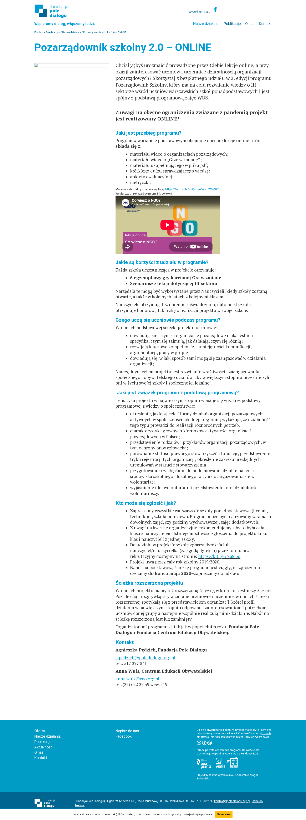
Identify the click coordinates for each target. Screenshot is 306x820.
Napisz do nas (127, 731)
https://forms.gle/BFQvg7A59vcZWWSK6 (192, 189)
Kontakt (265, 23)
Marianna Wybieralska (219, 775)
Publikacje (232, 23)
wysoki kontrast (199, 11)
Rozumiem (223, 814)
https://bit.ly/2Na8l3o (219, 556)
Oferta (39, 731)
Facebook (124, 736)
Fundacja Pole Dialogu (47, 32)
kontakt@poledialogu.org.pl (232, 801)
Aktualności (43, 747)
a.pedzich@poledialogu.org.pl (145, 657)
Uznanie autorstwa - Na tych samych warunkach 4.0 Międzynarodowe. (234, 735)
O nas (250, 23)
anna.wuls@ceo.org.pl (137, 679)
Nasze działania (206, 23)
